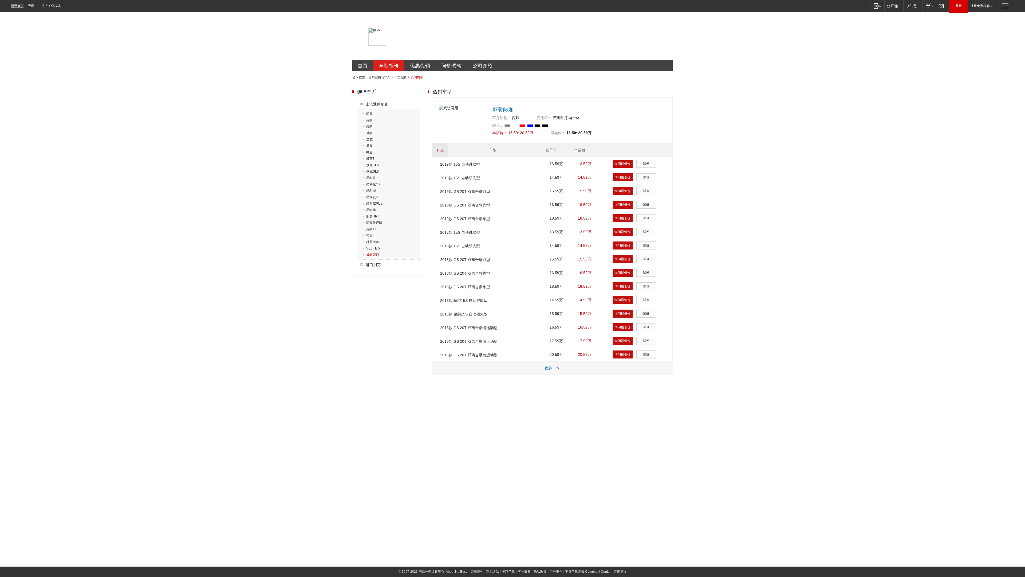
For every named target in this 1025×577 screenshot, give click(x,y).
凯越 (369, 114)
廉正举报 (620, 572)
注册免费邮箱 (980, 6)
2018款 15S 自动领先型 (460, 246)
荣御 (369, 235)
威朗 (369, 133)
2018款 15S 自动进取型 (460, 232)
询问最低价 (622, 164)
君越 (369, 146)
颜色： (497, 125)
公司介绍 (482, 65)
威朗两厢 (372, 255)
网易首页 (17, 6)
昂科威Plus (374, 203)
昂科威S (372, 197)
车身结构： (501, 118)
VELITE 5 (373, 248)
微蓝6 (370, 152)
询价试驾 (451, 65)
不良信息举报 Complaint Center (588, 572)
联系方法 (492, 572)
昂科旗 (371, 210)
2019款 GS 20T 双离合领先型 (465, 205)
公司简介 (477, 572)
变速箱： (544, 118)
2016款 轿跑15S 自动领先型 (463, 314)
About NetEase (457, 572)
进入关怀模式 (51, 6)
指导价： (557, 133)
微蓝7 (370, 159)
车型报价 (389, 65)
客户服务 (524, 572)
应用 (31, 6)
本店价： (499, 133)
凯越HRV (373, 216)
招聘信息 (508, 572)
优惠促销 (420, 65)
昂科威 (371, 191)
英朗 (369, 120)
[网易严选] (912, 5)
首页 (363, 65)
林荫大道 (372, 242)
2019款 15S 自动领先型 (460, 178)
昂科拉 (371, 178)
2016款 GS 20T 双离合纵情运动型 (469, 355)
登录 (958, 6)
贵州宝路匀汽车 (379, 77)
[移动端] (877, 5)
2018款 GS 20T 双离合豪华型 (465, 287)
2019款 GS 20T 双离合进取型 (465, 191)
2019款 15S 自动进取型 (460, 164)
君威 (369, 139)
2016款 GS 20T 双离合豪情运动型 (469, 328)
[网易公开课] (893, 5)
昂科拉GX (373, 184)
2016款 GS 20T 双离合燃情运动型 (469, 341)
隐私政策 (540, 572)
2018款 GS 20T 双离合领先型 (465, 273)
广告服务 (555, 572)
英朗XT (371, 229)
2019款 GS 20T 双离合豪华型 (465, 219)
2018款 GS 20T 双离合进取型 (465, 260)
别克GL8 (372, 171)
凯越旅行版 (374, 223)
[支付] (929, 5)
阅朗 (369, 126)
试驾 (646, 164)
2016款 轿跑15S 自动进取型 (463, 300)
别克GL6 (372, 165)
